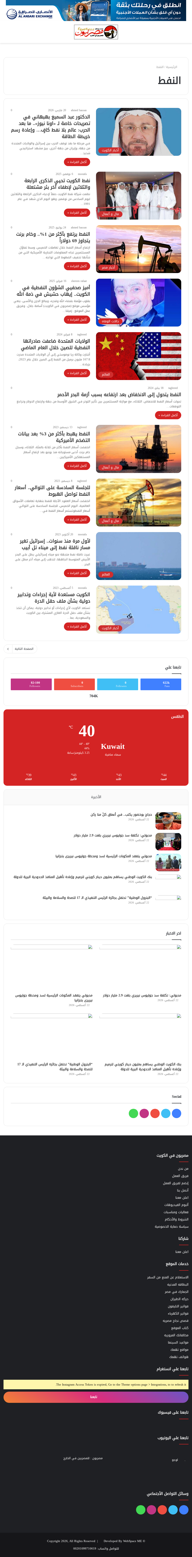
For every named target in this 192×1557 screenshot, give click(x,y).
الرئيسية (172, 67)
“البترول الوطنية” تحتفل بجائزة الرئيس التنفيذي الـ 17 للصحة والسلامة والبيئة (97, 898)
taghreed (82, 334)
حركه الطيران (179, 1299)
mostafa (82, 174)
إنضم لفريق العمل (175, 1183)
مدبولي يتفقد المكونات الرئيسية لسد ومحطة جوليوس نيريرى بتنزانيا (103, 856)
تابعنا (94, 1397)
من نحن (183, 1169)
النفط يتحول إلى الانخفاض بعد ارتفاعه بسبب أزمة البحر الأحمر (119, 394)
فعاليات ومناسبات (176, 1212)
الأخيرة (96, 797)
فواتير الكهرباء (178, 1313)
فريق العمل (180, 1176)
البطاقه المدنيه (177, 1284)
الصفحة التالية (24, 649)
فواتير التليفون (178, 1306)
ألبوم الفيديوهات (176, 1205)
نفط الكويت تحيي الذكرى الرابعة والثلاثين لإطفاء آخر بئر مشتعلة (57, 184)
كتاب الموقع (179, 1328)
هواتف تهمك (178, 1357)
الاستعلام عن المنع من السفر (167, 1277)
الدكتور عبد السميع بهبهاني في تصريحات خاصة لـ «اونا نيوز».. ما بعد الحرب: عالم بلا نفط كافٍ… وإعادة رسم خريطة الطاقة (50, 126)
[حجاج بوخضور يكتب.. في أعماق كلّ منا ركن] (168, 821)
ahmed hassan (79, 110)
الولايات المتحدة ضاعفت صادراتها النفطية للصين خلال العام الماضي (55, 344)
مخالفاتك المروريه (176, 1335)
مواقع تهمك (179, 1350)
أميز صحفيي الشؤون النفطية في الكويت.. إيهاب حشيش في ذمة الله (53, 291)
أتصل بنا (182, 1190)
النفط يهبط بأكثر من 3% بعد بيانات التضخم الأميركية (54, 437)
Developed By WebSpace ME (123, 1541)
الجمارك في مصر (176, 1292)
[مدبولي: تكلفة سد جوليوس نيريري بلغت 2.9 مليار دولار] (168, 841)
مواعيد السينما (178, 1342)
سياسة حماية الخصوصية (171, 1227)
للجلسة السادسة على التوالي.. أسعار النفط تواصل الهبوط (52, 490)
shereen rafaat (79, 281)
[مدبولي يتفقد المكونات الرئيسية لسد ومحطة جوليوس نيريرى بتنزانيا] (168, 862)
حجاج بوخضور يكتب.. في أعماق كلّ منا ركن (121, 814)
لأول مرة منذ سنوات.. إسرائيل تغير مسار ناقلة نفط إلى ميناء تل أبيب (55, 544)
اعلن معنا (181, 1198)
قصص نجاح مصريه (175, 1321)
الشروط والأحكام (176, 1219)
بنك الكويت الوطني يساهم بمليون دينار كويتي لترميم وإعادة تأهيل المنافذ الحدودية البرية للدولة (83, 877)
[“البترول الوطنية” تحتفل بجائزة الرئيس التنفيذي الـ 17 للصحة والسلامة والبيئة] (168, 904)
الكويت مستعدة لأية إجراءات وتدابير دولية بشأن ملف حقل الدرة (54, 597)
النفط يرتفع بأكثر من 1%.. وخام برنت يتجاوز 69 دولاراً (53, 237)
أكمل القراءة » (77, 162)
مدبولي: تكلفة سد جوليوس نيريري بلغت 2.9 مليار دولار (113, 835)
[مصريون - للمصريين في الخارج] (96, 32)
